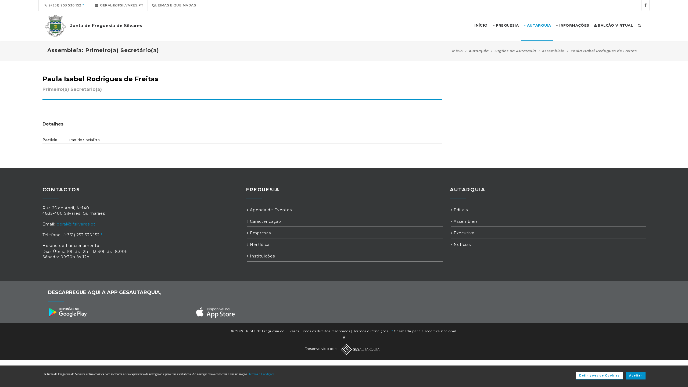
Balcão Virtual (615, 25)
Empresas (260, 233)
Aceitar (635, 375)
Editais (460, 209)
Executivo (463, 233)
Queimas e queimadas (174, 5)
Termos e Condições (370, 331)
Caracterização (265, 221)
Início (457, 51)
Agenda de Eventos (270, 209)
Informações (573, 25)
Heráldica (259, 244)
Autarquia (538, 25)
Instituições (262, 256)
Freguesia (507, 25)
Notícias (461, 244)
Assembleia (553, 51)
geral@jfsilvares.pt (121, 5)
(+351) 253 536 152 (64, 5)
